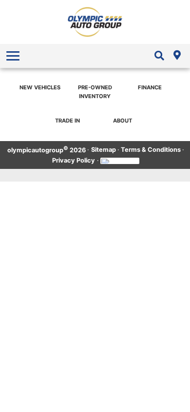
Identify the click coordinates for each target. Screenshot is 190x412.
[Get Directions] (177, 55)
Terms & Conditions (151, 149)
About (122, 120)
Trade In (67, 120)
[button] (14, 56)
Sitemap (103, 149)
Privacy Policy (73, 160)
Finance (150, 87)
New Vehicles (39, 87)
